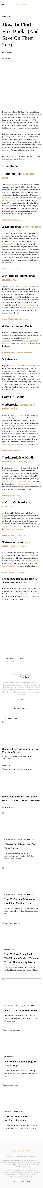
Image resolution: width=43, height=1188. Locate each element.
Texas (24, 801)
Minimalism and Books (13, 839)
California (13, 756)
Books (4, 756)
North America (25, 756)
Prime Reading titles (9, 566)
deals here (15, 495)
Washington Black (8, 198)
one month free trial (31, 561)
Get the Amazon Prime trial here (14, 572)
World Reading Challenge (31, 308)
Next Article (7, 765)
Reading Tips (7, 17)
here (25, 159)
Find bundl (6, 495)
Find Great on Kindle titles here (14, 535)
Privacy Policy (25, 1181)
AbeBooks (20, 415)
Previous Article (11, 718)
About (15, 1181)
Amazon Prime (30, 555)
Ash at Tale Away (7, 52)
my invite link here (14, 241)
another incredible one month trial (19, 286)
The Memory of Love (27, 305)
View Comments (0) (20, 709)
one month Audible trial (13, 184)
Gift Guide (8, 1112)
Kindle (36, 444)
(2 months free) (31, 226)
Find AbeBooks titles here (12, 451)
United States (8, 758)
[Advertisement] (21, 86)
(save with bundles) (14, 461)
